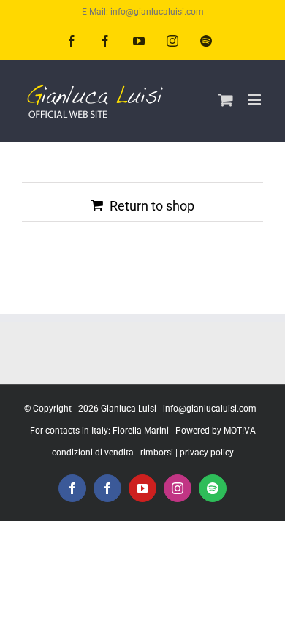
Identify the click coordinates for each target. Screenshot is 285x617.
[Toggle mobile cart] (225, 99)
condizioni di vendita (93, 452)
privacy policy (207, 452)
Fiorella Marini (141, 430)
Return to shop (152, 205)
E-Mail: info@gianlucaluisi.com (143, 12)
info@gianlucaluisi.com (209, 409)
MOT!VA (240, 430)
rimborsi (156, 452)
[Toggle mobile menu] (255, 99)
